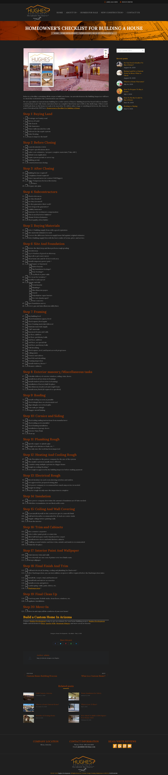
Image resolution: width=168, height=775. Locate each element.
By (71, 633)
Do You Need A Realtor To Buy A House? (133, 64)
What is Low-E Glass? (89, 704)
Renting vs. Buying (130, 106)
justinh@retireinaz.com (86, 747)
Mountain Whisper (63, 623)
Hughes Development (38, 621)
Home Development (61, 633)
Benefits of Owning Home (45, 716)
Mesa (43, 623)
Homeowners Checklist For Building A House (63, 108)
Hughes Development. (64, 773)
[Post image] (28, 696)
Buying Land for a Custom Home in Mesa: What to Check (133, 73)
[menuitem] (59, 12)
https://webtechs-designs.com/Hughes (48, 658)
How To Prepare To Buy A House (133, 90)
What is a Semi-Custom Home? (47, 704)
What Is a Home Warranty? (134, 82)
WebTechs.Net (113, 773)
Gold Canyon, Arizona (44, 693)
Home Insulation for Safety (91, 693)
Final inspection (34, 588)
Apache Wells (51, 623)
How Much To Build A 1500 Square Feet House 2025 (93, 717)
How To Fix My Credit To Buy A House (133, 99)
